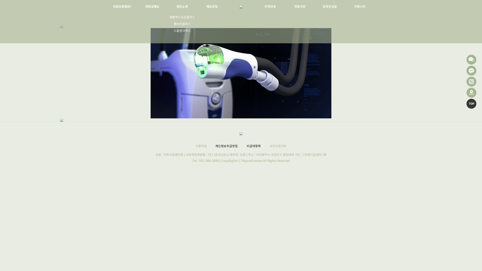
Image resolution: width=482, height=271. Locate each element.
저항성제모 (152, 6)
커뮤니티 (359, 6)
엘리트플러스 (182, 23)
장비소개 (182, 6)
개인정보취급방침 (226, 146)
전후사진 (300, 6)
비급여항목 (254, 146)
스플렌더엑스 (182, 30)
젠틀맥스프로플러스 (182, 17)
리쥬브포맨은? (122, 6)
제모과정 (212, 6)
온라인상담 (330, 6)
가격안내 (270, 6)
